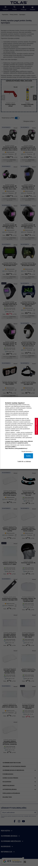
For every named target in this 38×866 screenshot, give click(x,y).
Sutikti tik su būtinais (24, 461)
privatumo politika (10, 446)
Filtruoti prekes (36, 426)
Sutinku (28, 456)
